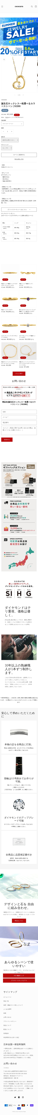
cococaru (16, 1111)
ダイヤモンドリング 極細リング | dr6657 (27, 336)
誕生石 (3, 136)
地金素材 (3, 120)
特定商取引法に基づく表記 (11, 1037)
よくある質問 (7, 1009)
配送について (7, 1029)
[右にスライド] (23, 95)
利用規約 (6, 1033)
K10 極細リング (19, 975)
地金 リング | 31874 (6, 309)
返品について (7, 1025)
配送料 (6, 117)
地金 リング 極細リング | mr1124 (26, 284)
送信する (7, 439)
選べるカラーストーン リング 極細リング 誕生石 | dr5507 (27, 310)
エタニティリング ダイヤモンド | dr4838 (9, 336)
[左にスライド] (15, 95)
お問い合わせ (7, 1017)
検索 (5, 1013)
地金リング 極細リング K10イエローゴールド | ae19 (9, 284)
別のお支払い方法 (19, 159)
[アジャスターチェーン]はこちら (17, 209)
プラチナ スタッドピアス (19, 980)
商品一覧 (6, 1001)
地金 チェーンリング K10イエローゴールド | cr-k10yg (9, 362)
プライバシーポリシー (10, 1021)
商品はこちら (19, 920)
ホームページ (7, 997)
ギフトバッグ (4, 144)
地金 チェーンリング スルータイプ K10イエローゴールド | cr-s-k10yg (27, 363)
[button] (2, 7)
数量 (2, 128)
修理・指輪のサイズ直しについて (13, 1005)
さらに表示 (19, 373)
